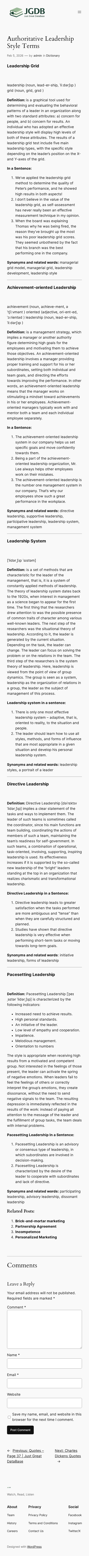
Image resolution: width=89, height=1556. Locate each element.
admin (38, 55)
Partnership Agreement (36, 1226)
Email (13, 1375)
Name (13, 1355)
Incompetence (27, 1232)
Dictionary (53, 55)
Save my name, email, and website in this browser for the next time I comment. (47, 1417)
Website (13, 1394)
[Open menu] (79, 12)
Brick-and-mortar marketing (40, 1221)
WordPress (34, 1546)
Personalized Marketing (36, 1237)
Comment (16, 1307)
